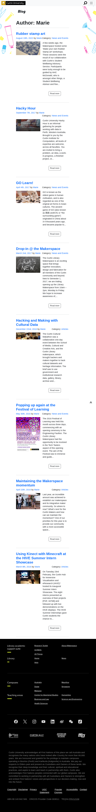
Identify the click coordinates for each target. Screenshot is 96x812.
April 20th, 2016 (23, 490)
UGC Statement (44, 791)
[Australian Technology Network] (62, 735)
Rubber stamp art (30, 34)
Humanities (66, 695)
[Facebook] (16, 722)
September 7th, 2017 (26, 113)
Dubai (36, 686)
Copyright (11, 789)
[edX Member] (82, 735)
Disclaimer (23, 789)
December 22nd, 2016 (26, 329)
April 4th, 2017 (23, 187)
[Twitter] (25, 722)
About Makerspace (69, 646)
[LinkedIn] (52, 722)
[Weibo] (62, 722)
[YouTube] (43, 722)
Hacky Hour (26, 108)
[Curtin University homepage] (13, 3)
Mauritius (65, 682)
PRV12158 (74, 799)
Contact (83, 789)
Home (36, 658)
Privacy (33, 789)
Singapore (66, 686)
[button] (91, 402)
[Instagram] (34, 722)
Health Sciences (41, 703)
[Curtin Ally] (38, 735)
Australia (38, 682)
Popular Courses (58, 791)
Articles (64, 329)
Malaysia (37, 691)
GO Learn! (24, 183)
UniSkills (37, 650)
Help (36, 662)
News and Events (60, 38)
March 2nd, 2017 (24, 253)
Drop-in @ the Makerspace (38, 249)
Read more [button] (54, 93)
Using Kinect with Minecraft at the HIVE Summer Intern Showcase (41, 558)
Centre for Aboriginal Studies (46, 695)
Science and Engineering (72, 699)
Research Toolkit (41, 646)
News (64, 658)
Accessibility (72, 789)
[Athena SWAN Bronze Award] (14, 735)
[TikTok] (80, 722)
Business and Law (41, 699)
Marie (39, 38)
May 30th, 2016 (23, 414)
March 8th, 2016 (23, 567)
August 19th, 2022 (24, 38)
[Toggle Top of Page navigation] (91, 3)
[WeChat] (71, 722)
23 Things (38, 654)
